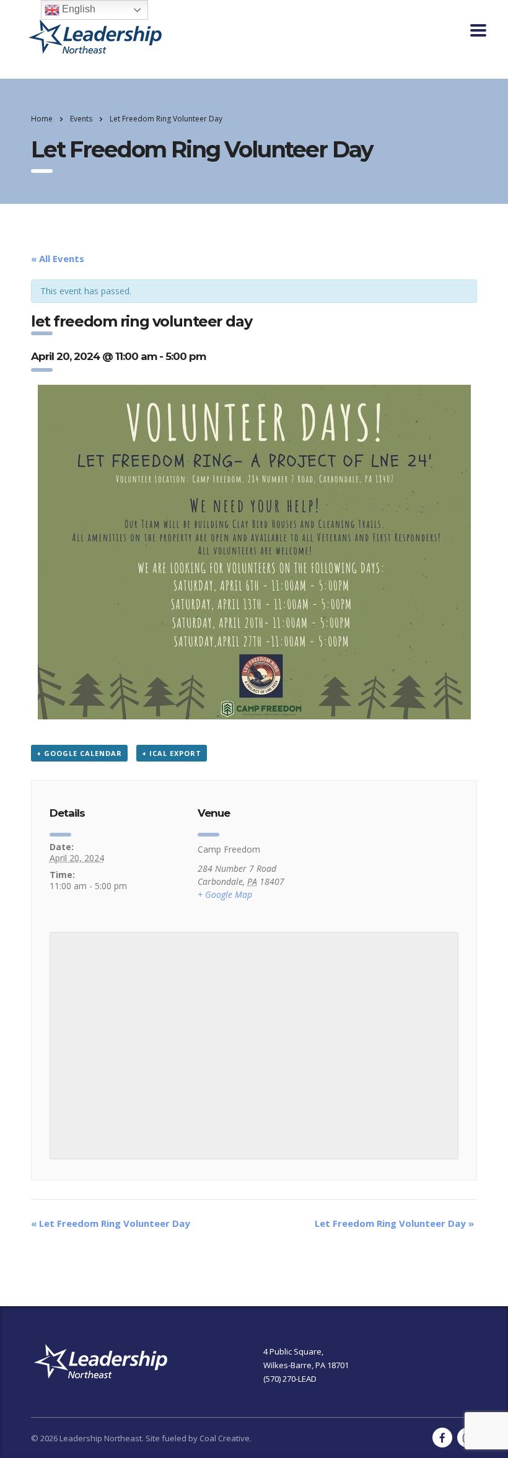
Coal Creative (224, 1438)
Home (42, 118)
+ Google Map (225, 894)
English (77, 9)
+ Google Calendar (79, 753)
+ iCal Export (171, 753)
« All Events (57, 258)
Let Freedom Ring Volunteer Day (110, 1223)
